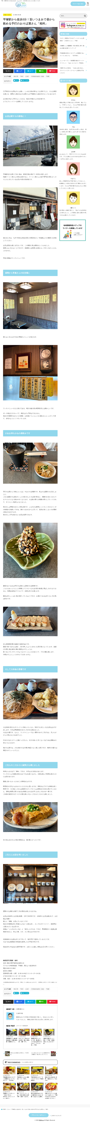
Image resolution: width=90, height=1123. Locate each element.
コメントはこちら (78, 3)
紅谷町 (27, 76)
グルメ (16, 80)
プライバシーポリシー (38, 1115)
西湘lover (41, 1120)
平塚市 (21, 76)
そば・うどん (7, 14)
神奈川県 (16, 76)
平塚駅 (47, 76)
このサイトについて (56, 1115)
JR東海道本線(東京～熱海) (37, 76)
